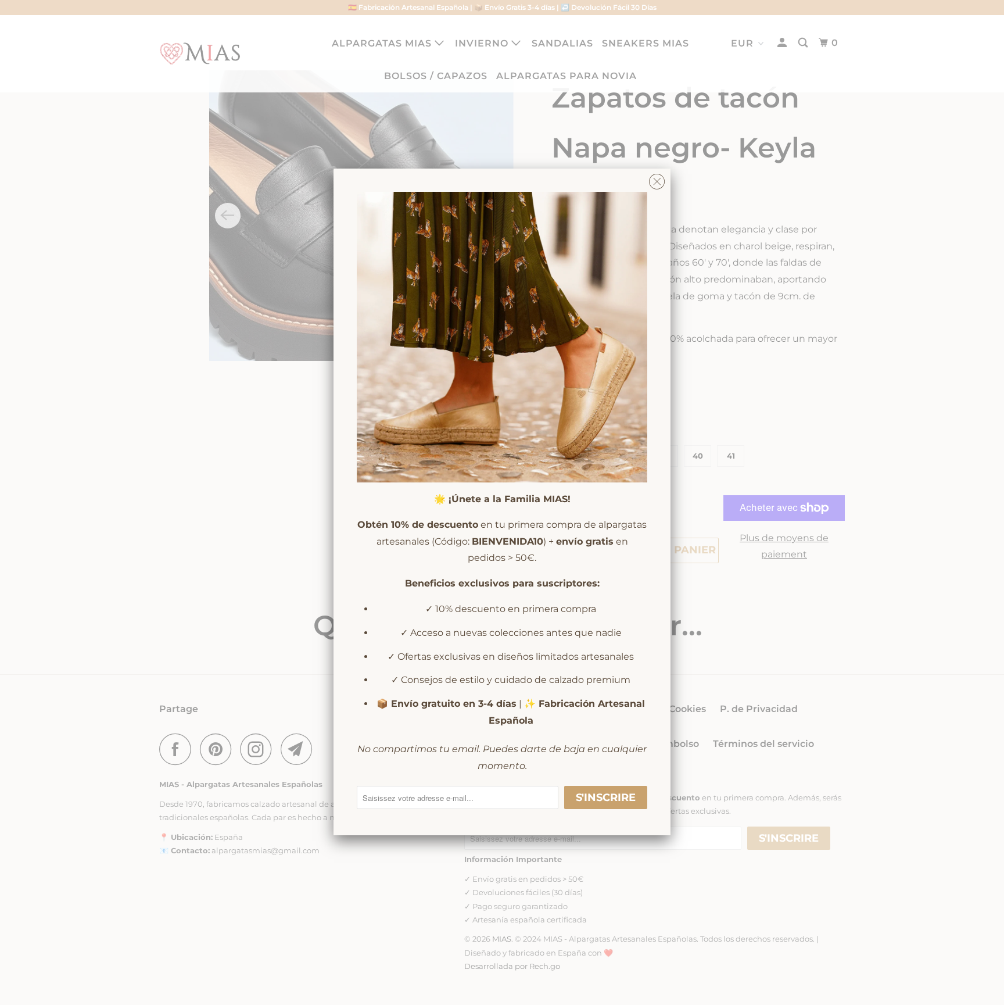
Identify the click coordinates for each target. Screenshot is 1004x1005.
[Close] (657, 179)
